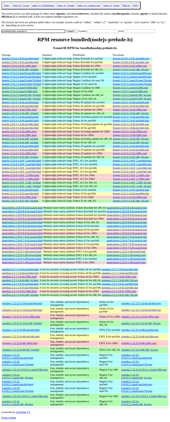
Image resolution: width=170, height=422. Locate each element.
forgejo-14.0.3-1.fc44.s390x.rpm (130, 131)
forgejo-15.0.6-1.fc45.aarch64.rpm (131, 58)
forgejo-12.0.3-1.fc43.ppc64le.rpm (131, 193)
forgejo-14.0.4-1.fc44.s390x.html (19, 109)
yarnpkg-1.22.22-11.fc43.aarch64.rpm (141, 303)
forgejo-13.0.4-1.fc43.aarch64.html (20, 146)
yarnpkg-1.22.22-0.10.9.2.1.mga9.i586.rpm (144, 369)
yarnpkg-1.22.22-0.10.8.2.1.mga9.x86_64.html (17, 403)
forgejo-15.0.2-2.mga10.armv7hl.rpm (132, 80)
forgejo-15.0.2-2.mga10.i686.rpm (130, 87)
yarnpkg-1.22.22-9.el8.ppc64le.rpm (139, 336)
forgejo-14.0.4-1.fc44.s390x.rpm (130, 109)
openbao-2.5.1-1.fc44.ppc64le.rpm (120, 273)
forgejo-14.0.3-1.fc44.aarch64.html (20, 117)
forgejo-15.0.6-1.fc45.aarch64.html (20, 58)
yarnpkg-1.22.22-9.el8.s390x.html (20, 343)
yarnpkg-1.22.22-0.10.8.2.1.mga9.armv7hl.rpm (136, 389)
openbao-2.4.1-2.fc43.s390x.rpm (119, 291)
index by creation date (89, 5)
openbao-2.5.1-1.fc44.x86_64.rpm (120, 280)
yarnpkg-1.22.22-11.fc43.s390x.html (21, 316)
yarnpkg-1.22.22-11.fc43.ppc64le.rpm (141, 310)
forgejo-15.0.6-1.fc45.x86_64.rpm (131, 69)
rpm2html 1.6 (23, 412)
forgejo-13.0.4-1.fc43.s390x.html (19, 153)
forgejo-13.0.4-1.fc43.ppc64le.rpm (131, 149)
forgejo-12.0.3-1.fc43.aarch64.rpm (131, 189)
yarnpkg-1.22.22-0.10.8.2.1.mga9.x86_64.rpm (136, 403)
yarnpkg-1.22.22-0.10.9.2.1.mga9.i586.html (25, 369)
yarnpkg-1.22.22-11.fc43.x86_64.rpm (141, 323)
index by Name (111, 5)
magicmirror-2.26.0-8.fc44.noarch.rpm (127, 207)
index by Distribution (43, 5)
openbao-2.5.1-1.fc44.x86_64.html (20, 280)
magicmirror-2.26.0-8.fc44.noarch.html (22, 207)
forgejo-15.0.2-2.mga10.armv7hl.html (21, 80)
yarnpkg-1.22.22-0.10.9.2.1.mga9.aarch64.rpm (136, 356)
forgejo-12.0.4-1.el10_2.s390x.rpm (131, 175)
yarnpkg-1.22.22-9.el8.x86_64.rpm (139, 349)
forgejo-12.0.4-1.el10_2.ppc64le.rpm (132, 168)
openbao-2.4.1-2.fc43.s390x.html (19, 291)
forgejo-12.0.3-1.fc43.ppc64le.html (20, 193)
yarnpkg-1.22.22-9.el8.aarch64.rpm (139, 330)
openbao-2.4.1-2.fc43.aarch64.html (20, 284)
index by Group (21, 5)
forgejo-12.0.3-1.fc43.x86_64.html (20, 200)
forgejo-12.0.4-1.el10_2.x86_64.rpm (132, 182)
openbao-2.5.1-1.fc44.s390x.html (19, 276)
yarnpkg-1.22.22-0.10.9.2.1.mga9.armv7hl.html (18, 363)
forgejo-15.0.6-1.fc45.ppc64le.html (20, 62)
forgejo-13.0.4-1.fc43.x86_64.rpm (131, 157)
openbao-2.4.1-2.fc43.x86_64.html (20, 295)
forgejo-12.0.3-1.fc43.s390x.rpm (130, 197)
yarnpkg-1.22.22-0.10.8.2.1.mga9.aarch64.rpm (136, 383)
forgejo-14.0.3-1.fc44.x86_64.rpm (131, 138)
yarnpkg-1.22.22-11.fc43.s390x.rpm (140, 316)
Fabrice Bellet (8, 417)
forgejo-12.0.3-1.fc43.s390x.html (19, 197)
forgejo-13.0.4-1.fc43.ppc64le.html (20, 149)
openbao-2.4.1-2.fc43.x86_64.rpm (120, 295)
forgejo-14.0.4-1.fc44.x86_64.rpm (131, 113)
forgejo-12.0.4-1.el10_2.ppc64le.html (21, 168)
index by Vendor (66, 5)
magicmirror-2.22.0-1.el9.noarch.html (21, 251)
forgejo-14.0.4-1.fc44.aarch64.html (20, 102)
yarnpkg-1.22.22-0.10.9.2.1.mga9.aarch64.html (17, 356)
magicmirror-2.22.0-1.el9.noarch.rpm (126, 251)
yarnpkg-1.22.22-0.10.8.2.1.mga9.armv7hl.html (18, 389)
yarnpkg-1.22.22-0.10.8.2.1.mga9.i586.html (25, 396)
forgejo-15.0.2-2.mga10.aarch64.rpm (132, 73)
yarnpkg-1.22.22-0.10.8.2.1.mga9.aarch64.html (17, 383)
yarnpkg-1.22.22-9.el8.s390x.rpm (138, 343)
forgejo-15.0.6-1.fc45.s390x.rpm (130, 65)
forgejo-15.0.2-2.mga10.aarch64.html (21, 73)
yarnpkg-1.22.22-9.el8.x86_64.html (20, 349)
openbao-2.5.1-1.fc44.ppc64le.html (20, 273)
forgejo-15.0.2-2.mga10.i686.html (19, 87)
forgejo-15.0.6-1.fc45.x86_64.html (20, 69)
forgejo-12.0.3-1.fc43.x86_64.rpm (131, 200)
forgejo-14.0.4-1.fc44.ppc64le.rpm (131, 106)
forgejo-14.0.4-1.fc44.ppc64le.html (20, 106)
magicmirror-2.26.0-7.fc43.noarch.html (22, 237)
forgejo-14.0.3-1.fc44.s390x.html (19, 131)
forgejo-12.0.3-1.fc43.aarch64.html (20, 189)
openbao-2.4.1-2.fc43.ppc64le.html (20, 287)
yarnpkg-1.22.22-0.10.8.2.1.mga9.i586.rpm (144, 396)
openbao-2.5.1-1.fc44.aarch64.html (20, 269)
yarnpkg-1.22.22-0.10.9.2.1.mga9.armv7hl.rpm (136, 363)
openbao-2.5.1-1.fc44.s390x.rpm (119, 276)
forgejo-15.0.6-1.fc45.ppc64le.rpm (131, 62)
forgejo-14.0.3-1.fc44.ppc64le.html (20, 124)
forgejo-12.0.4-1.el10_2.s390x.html (20, 175)
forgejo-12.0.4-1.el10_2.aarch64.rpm (132, 160)
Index (7, 5)
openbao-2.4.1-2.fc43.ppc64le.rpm (120, 287)
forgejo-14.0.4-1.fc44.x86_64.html (20, 113)
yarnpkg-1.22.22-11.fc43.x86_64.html (22, 323)
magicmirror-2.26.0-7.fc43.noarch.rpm (127, 237)
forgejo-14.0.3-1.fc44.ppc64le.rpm (131, 124)
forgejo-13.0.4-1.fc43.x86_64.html (20, 157)
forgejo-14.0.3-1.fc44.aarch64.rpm (131, 117)
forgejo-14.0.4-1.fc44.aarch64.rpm (131, 102)
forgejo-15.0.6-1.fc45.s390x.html (19, 65)
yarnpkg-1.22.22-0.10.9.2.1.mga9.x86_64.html (17, 376)
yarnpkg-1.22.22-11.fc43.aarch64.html (22, 303)
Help (135, 5)
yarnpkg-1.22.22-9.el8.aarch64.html (21, 330)
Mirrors (126, 5)
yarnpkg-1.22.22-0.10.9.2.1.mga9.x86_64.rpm (136, 376)
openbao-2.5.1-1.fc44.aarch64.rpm (120, 269)
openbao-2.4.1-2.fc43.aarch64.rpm (120, 284)
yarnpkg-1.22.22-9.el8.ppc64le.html (21, 336)
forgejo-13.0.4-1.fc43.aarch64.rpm (131, 146)
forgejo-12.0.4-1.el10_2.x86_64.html (21, 182)
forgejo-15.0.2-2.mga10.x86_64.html (21, 95)
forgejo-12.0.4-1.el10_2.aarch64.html (21, 160)
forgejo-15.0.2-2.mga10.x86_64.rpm (132, 95)
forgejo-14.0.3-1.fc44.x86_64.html (20, 138)
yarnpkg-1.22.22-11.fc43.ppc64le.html (22, 310)
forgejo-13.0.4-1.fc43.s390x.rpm (130, 153)
